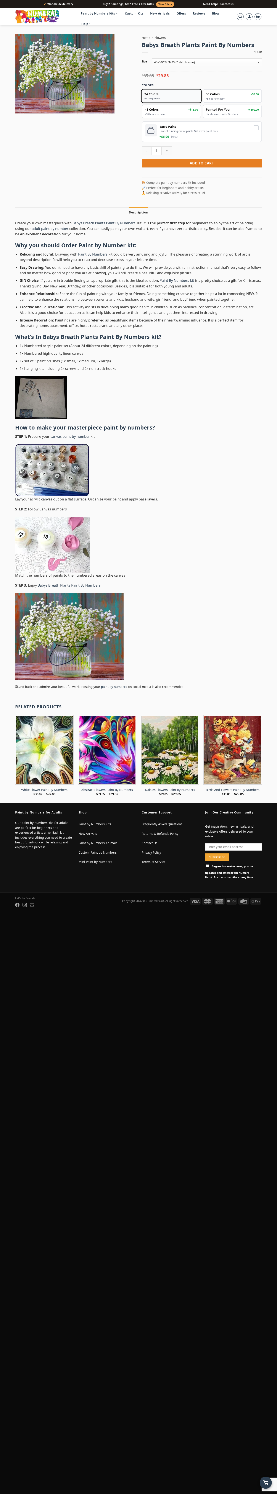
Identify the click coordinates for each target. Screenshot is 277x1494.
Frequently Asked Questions (162, 824)
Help (85, 24)
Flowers (160, 38)
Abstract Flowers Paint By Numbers (107, 790)
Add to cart (202, 163)
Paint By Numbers (93, 254)
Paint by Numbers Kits (98, 13)
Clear (258, 52)
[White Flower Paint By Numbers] (44, 750)
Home (146, 38)
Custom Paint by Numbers (98, 852)
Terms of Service (154, 862)
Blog (215, 13)
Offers (181, 13)
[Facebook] (17, 904)
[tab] (138, 212)
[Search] (240, 16)
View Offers (165, 4)
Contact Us (149, 843)
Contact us (227, 4)
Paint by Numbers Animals (98, 843)
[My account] (249, 16)
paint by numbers (127, 427)
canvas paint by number (70, 436)
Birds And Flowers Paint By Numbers (232, 790)
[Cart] (257, 16)
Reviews (199, 13)
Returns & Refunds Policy (160, 833)
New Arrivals (160, 13)
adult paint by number (50, 228)
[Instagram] (25, 904)
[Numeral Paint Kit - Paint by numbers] (43, 16)
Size (144, 61)
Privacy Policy (151, 852)
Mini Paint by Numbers (95, 862)
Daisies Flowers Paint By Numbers (170, 790)
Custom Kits (134, 13)
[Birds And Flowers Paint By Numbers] (232, 750)
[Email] (32, 904)
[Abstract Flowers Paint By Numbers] (107, 750)
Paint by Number (102, 245)
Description (138, 212)
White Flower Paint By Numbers (44, 790)
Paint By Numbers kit (177, 280)
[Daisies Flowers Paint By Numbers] (170, 750)
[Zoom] (21, 108)
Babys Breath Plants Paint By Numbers (104, 223)
